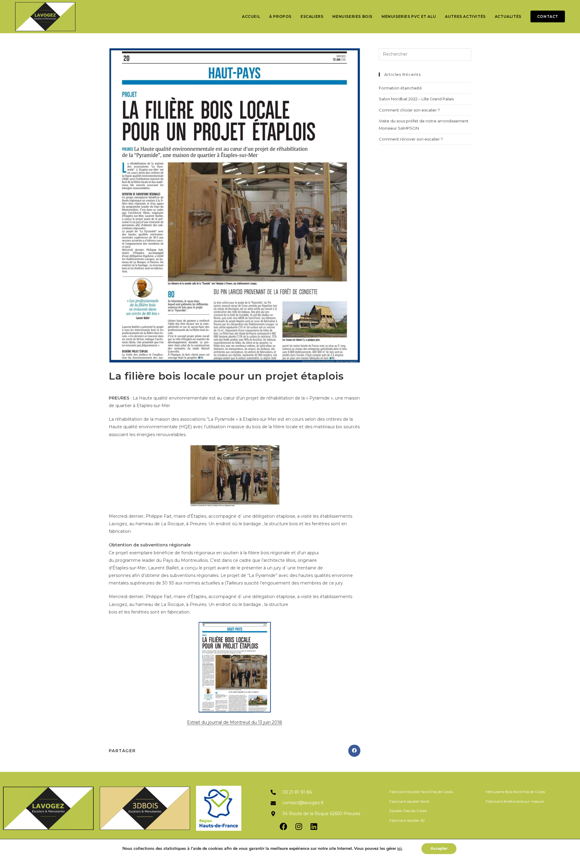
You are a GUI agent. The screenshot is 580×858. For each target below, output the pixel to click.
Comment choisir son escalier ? (409, 110)
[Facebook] (283, 826)
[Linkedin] (313, 826)
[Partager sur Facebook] (354, 751)
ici (399, 848)
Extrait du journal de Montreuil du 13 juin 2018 (234, 722)
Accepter (438, 848)
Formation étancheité (400, 88)
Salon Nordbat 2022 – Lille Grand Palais (416, 98)
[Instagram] (298, 826)
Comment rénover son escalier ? (411, 139)
